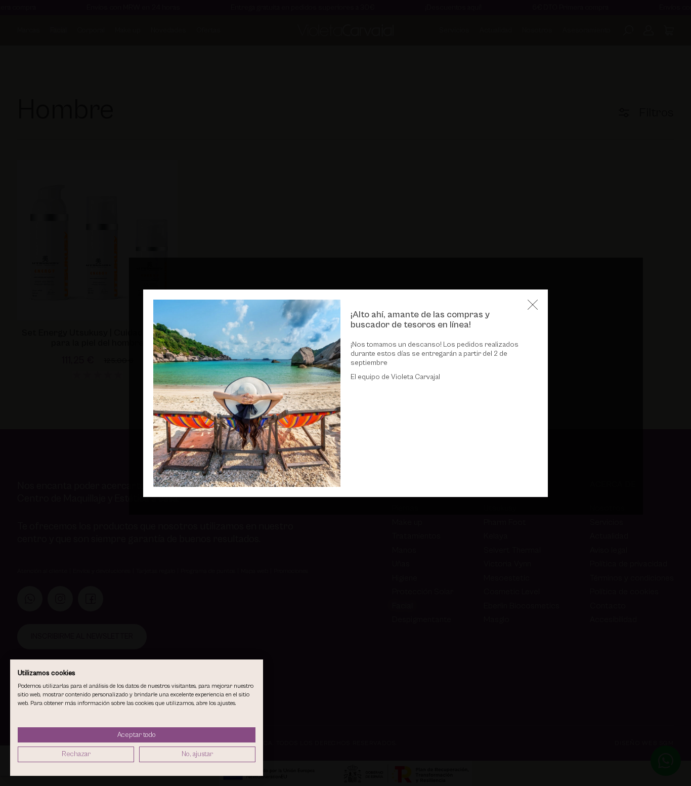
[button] (533, 305)
